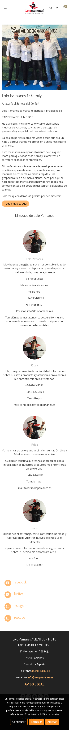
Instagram (20, 605)
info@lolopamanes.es (40, 677)
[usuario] (57, 7)
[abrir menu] (5, 7)
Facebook (20, 582)
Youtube (19, 617)
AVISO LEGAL (34, 684)
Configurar (19, 722)
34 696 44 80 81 (40, 671)
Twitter (18, 593)
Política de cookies (49, 714)
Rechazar (36, 722)
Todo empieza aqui (15, 203)
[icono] (7, 583)
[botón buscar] (51, 7)
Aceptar (52, 722)
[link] (34, 8)
